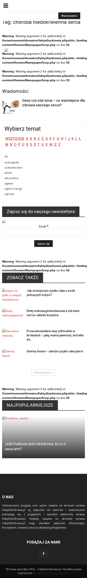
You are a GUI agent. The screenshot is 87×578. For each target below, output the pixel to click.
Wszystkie (14, 138)
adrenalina (11, 178)
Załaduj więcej (42, 372)
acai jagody (11, 162)
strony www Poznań (44, 573)
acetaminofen (13, 167)
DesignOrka (62, 573)
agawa (8, 183)
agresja (9, 194)
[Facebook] (43, 554)
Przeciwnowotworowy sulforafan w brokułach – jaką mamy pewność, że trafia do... (55, 335)
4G (6, 156)
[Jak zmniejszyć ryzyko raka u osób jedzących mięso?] (12, 296)
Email (44, 226)
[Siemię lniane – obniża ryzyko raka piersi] (12, 356)
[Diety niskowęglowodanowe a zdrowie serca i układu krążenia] (12, 316)
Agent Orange (13, 188)
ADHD (8, 173)
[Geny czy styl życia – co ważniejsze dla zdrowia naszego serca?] (10, 106)
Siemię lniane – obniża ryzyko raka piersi (55, 351)
